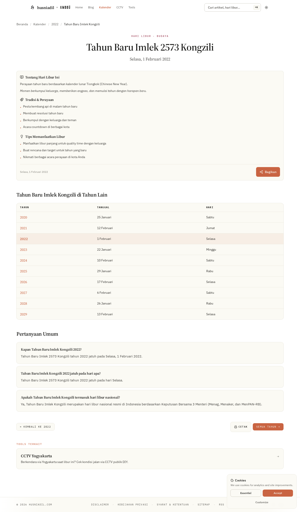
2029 (23, 314)
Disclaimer (100, 504)
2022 (54, 24)
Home (79, 7)
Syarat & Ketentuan (173, 504)
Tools (131, 7)
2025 (23, 271)
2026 (23, 281)
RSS (221, 504)
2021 (23, 228)
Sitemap (204, 504)
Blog (91, 7)
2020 (23, 217)
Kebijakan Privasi (133, 504)
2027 (23, 292)
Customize (261, 502)
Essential (245, 493)
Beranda (22, 24)
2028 (23, 303)
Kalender (105, 7)
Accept (278, 493)
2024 (23, 260)
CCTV (119, 7)
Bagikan (271, 172)
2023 (23, 249)
